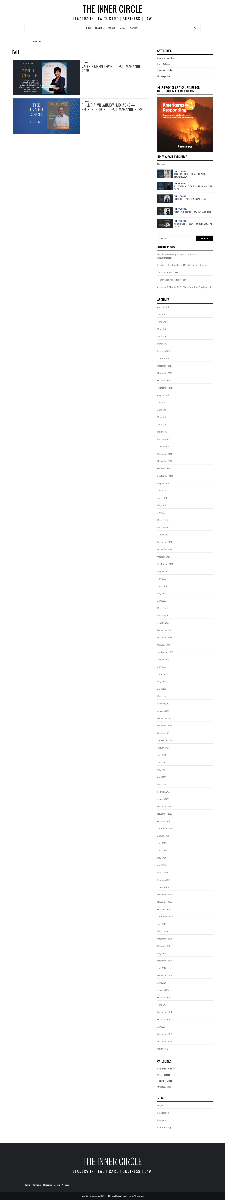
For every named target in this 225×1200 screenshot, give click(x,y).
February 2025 (163, 439)
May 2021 (161, 769)
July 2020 (161, 843)
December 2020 (164, 806)
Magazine (112, 27)
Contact (134, 27)
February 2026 (163, 351)
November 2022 (164, 637)
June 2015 (162, 1004)
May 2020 (161, 857)
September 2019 (165, 916)
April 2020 (161, 865)
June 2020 (162, 850)
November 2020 (164, 813)
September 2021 (165, 740)
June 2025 (162, 409)
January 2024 (163, 534)
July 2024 (161, 490)
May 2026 (161, 329)
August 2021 (163, 747)
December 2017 (164, 960)
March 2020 (162, 872)
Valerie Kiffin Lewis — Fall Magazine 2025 (111, 68)
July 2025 (161, 402)
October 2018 (163, 946)
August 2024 (163, 483)
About (123, 27)
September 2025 (165, 387)
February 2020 (163, 880)
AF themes (139, 1196)
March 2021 (162, 784)
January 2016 (163, 990)
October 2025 (163, 380)
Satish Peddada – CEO (167, 272)
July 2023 (161, 578)
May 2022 (161, 681)
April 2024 (161, 512)
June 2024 (162, 498)
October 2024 (163, 468)
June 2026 (162, 321)
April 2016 (161, 982)
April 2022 (161, 689)
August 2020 (163, 835)
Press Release (163, 64)
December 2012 (164, 1034)
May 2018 (161, 953)
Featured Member (165, 58)
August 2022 (163, 659)
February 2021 (163, 791)
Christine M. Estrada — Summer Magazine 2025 (193, 225)
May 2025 (161, 417)
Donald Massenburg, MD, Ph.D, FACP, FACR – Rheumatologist (177, 256)
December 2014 (164, 1012)
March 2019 (162, 931)
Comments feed (164, 1120)
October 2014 (163, 1019)
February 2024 (163, 527)
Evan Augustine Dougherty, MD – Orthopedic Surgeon (182, 265)
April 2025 (161, 424)
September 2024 (165, 475)
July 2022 (161, 666)
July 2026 (161, 314)
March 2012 (162, 1048)
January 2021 (163, 799)
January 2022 (163, 711)
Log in (160, 1105)
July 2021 (161, 755)
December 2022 (164, 630)
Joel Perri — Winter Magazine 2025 (190, 198)
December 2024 (164, 454)
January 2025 (163, 446)
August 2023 (163, 571)
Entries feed (163, 1112)
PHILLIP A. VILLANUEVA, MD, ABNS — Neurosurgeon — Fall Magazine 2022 (112, 107)
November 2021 (164, 725)
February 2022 (163, 703)
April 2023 (161, 600)
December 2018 (164, 938)
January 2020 (163, 887)
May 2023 (161, 593)
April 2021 (161, 777)
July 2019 (161, 924)
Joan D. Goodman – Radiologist (171, 279)
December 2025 (164, 365)
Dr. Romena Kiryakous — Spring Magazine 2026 (193, 188)
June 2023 (162, 586)
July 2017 (161, 968)
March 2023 (162, 608)
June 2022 (162, 674)
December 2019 (164, 894)
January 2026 (163, 358)
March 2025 (162, 431)
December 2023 (164, 542)
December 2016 (164, 975)
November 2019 (164, 901)
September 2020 (165, 828)
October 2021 (163, 733)
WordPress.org (164, 1127)
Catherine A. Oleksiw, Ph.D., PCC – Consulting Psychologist (184, 287)
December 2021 (164, 718)
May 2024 (161, 505)
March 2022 (162, 696)
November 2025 (164, 373)
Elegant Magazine (123, 1196)
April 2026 (161, 336)
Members (99, 27)
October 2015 (163, 997)
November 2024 (164, 461)
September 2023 (165, 564)
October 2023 (163, 556)
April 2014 (161, 1026)
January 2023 (163, 622)
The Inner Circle (112, 8)
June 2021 (162, 762)
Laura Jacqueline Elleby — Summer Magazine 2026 (189, 175)
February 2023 (163, 615)
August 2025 (163, 395)
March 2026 (162, 343)
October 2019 (163, 909)
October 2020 (163, 821)
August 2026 (163, 307)
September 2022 (165, 652)
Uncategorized (164, 76)
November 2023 (164, 549)
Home (88, 27)
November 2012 (164, 1041)
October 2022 (163, 644)
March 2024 (162, 520)
